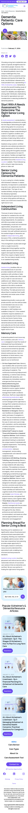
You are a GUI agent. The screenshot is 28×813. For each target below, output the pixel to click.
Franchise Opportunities (15, 769)
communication (7, 449)
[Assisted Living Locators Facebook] (4, 774)
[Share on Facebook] (2, 56)
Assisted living (5, 267)
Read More (7, 651)
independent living (13, 236)
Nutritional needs (13, 503)
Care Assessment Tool (14, 758)
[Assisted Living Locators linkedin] (14, 774)
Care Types (14, 749)
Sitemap (7, 779)
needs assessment (8, 120)
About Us (14, 753)
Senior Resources (10, 11)
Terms (14, 783)
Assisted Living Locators (9, 558)
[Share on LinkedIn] (6, 56)
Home (2, 11)
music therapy (14, 494)
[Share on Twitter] (10, 56)
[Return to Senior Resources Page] (5, 31)
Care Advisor (14, 745)
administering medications (11, 397)
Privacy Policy (19, 779)
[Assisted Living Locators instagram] (23, 774)
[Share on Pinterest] (14, 56)
